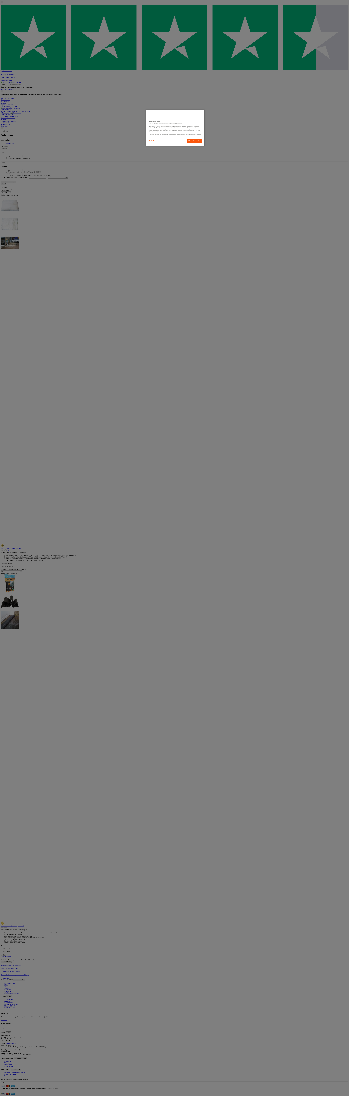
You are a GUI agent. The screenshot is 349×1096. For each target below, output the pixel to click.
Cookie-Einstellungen (154, 140)
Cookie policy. (161, 135)
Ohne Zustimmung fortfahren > (196, 119)
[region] (175, 128)
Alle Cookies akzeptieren (194, 140)
